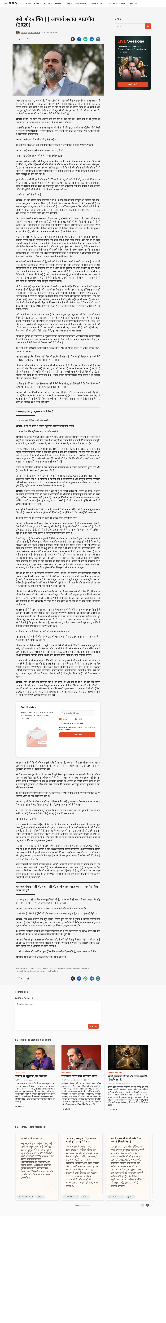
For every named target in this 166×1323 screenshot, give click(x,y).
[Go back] (6, 3)
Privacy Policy (66, 729)
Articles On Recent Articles (33, 1040)
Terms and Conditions (87, 727)
